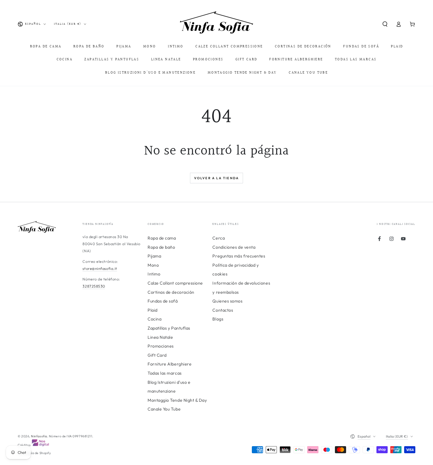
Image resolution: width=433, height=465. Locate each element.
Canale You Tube (164, 409)
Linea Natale (160, 337)
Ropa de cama (162, 238)
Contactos (222, 310)
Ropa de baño (161, 247)
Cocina (154, 319)
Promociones (161, 346)
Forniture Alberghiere (169, 364)
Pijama (154, 256)
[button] (385, 24)
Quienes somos (227, 301)
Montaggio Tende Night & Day (177, 400)
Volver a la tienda (216, 178)
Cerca (218, 238)
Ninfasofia (39, 436)
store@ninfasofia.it (99, 268)
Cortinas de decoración (171, 292)
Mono (153, 265)
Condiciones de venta (233, 247)
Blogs (217, 319)
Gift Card (157, 355)
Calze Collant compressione (175, 283)
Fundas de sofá (163, 301)
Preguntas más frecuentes (238, 256)
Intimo (154, 274)
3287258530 (93, 286)
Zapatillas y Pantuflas (169, 328)
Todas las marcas (165, 373)
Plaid (153, 310)
